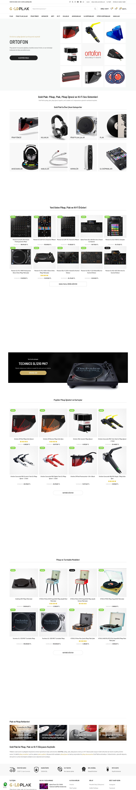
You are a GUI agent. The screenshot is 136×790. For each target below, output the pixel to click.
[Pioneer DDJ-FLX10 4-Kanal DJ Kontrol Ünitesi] (68, 257)
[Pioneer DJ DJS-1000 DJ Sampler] (115, 226)
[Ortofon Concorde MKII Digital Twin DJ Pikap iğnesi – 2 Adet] (53, 460)
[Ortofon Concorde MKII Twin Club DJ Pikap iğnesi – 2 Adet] (112, 423)
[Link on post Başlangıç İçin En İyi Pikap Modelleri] (112, 733)
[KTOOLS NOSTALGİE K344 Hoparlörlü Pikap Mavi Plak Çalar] (112, 622)
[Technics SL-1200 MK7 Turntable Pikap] (53, 622)
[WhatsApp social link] (83, 1)
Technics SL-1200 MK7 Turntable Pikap (53, 638)
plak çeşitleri (42, 754)
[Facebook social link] (70, 1)
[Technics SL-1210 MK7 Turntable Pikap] (24, 622)
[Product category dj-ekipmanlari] (112, 157)
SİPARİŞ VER (33, 373)
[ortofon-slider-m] (93, 54)
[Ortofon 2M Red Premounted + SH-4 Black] (83, 460)
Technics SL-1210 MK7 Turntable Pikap (24, 638)
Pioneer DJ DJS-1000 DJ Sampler (115, 239)
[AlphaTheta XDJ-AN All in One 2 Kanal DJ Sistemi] (91, 226)
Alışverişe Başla (23, 58)
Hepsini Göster (68, 493)
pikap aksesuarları (87, 754)
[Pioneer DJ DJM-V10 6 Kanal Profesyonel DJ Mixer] (21, 226)
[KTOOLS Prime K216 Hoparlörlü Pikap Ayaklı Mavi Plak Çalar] (53, 582)
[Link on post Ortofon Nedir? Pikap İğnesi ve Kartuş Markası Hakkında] (53, 733)
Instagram (112, 784)
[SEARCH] (95, 9)
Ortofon (71, 784)
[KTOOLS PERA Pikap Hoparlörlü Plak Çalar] (112, 582)
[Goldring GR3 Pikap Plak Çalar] (24, 582)
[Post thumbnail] (44, 786)
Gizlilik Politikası (93, 788)
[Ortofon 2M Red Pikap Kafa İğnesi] (24, 423)
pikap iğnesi (64, 754)
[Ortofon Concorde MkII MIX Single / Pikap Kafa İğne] (112, 460)
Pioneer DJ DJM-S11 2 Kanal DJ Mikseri (44, 239)
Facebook (112, 788)
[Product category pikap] (83, 126)
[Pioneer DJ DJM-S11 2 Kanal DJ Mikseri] (44, 226)
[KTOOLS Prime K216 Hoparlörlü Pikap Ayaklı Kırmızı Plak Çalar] (83, 582)
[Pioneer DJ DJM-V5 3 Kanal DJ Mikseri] (68, 226)
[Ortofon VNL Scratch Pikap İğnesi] (83, 423)
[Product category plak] (112, 126)
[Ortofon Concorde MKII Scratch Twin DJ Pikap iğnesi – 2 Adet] (24, 460)
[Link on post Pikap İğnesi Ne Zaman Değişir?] (83, 733)
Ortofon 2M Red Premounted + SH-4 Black (83, 476)
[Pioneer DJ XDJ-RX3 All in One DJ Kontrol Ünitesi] (115, 257)
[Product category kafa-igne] (24, 126)
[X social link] (72, 1)
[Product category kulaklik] (53, 126)
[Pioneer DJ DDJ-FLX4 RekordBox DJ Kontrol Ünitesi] (91, 257)
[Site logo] (19, 8)
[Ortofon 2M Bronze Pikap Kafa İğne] (53, 423)
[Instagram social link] (75, 1)
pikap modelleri (23, 754)
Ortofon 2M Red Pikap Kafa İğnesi (24, 439)
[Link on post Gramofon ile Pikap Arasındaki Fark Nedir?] (23, 733)
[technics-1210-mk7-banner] (93, 376)
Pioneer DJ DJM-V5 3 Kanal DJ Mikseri (68, 239)
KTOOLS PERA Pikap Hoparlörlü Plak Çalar (112, 599)
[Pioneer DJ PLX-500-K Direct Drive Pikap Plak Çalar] (44, 257)
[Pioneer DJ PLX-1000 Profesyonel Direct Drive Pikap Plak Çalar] (21, 257)
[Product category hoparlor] (83, 157)
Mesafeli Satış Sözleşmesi (96, 784)
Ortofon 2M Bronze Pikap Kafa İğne (53, 439)
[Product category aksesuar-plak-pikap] (24, 157)
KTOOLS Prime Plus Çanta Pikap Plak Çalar (83, 638)
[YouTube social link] (77, 1)
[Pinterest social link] (80, 1)
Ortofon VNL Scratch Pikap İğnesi (82, 439)
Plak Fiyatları (73, 788)
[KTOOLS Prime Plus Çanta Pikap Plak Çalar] (83, 622)
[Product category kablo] (53, 157)
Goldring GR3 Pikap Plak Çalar (23, 599)
